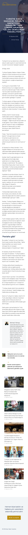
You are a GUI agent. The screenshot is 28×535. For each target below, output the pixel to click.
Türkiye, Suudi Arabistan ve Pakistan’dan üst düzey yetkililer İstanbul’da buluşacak (14, 461)
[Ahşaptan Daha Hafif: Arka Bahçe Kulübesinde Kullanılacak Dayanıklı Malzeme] (14, 386)
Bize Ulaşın (14, 517)
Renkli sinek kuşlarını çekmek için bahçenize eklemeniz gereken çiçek (15, 366)
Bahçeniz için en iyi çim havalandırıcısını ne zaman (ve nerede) (16, 356)
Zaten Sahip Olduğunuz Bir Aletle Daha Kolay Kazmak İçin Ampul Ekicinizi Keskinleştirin (13, 415)
